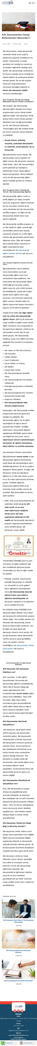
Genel (25, 44)
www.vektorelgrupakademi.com (18, 1035)
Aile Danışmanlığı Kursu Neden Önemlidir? (18, 980)
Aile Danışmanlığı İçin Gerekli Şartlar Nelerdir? (18, 951)
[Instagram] (18, 1011)
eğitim (22, 882)
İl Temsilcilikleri (18, 1037)
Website (18, 1033)
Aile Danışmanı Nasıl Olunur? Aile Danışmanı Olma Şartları (18, 921)
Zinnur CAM (6, 44)
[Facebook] (15, 1011)
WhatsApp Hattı (8, 1043)
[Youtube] (22, 1011)
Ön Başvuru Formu (28, 1043)
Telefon (18, 1023)
